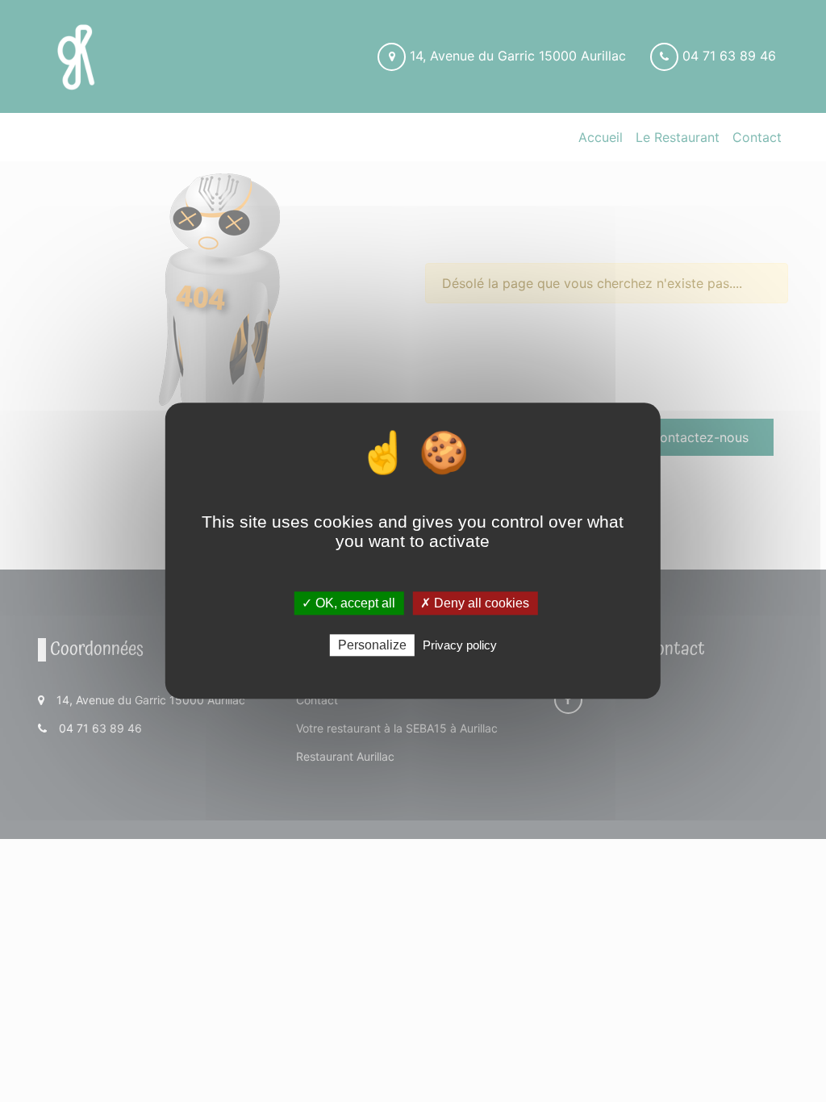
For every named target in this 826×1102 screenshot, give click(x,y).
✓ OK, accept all (348, 603)
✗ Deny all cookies (474, 603)
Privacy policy (460, 646)
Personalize (372, 646)
